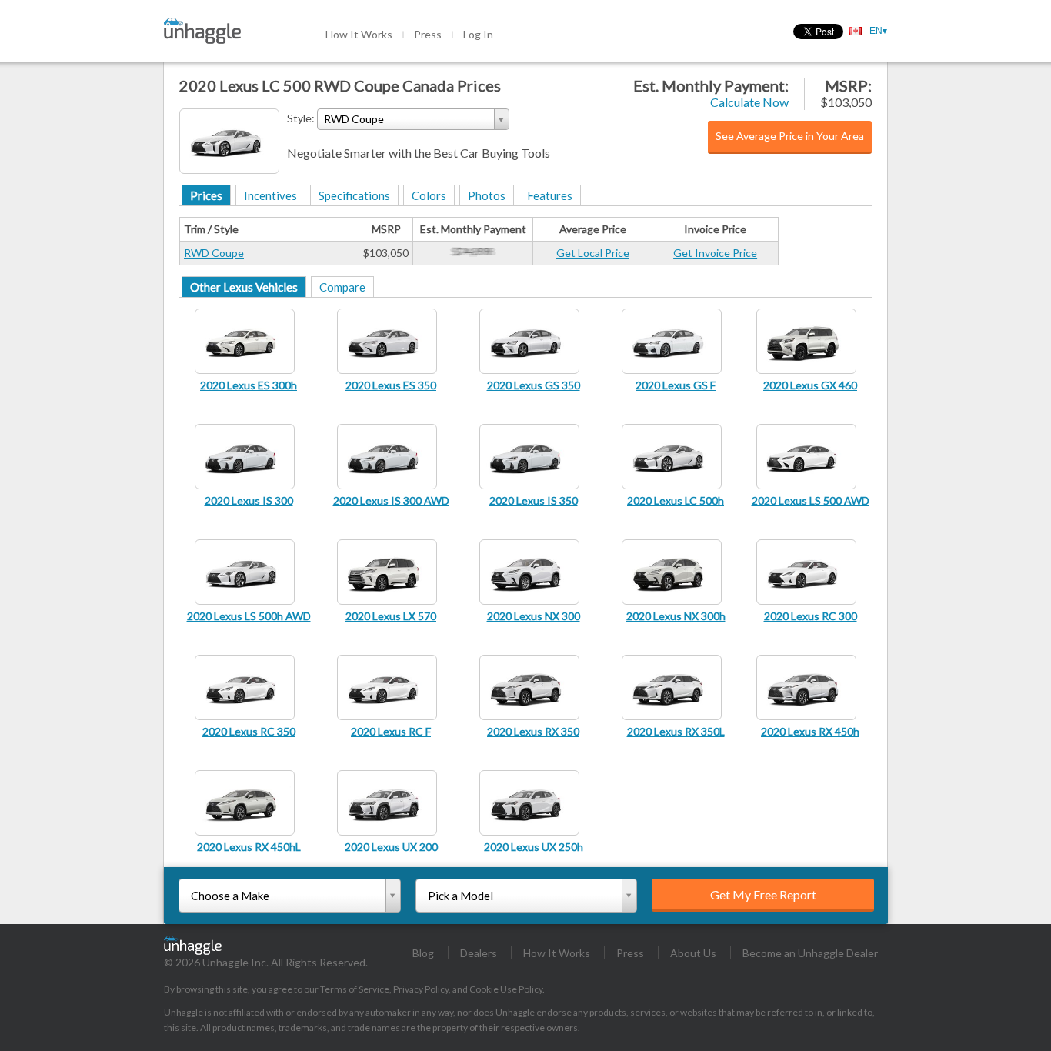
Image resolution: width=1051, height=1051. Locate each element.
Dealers (478, 952)
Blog (423, 952)
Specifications (354, 195)
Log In (478, 34)
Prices (206, 195)
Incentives (270, 195)
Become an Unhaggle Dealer (810, 952)
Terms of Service (354, 989)
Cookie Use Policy (505, 989)
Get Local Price (592, 252)
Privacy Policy (421, 989)
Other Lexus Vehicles (244, 287)
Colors (429, 195)
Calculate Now (749, 102)
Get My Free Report (763, 894)
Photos (486, 195)
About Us (693, 952)
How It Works (358, 34)
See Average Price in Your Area (790, 135)
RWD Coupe (214, 252)
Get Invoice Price (715, 252)
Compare (342, 287)
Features (549, 195)
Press (428, 34)
